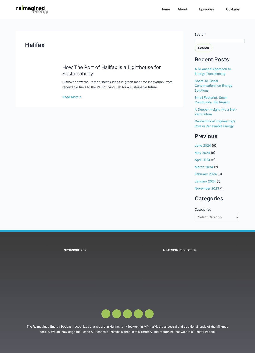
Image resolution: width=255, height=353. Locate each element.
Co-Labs (233, 9)
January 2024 (205, 181)
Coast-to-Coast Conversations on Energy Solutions (213, 85)
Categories (203, 209)
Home (165, 9)
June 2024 (203, 145)
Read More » (71, 97)
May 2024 (202, 153)
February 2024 (206, 174)
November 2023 (207, 188)
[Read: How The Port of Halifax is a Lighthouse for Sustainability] (36, 83)
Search (200, 34)
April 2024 (202, 160)
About (182, 9)
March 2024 (204, 167)
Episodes (206, 9)
